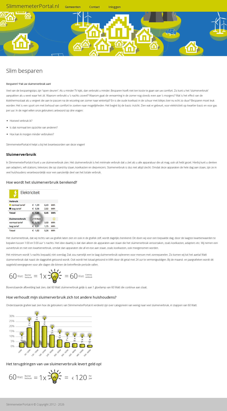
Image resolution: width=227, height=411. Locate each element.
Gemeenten (73, 7)
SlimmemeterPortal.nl (32, 6)
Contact (94, 7)
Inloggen (115, 7)
